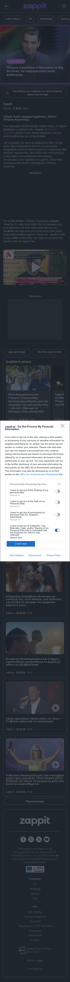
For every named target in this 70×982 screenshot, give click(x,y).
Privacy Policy (53, 555)
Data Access (35, 555)
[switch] (57, 491)
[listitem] (35, 484)
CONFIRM (21, 544)
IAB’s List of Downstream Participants (39, 474)
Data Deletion (17, 555)
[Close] (64, 427)
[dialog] (35, 491)
